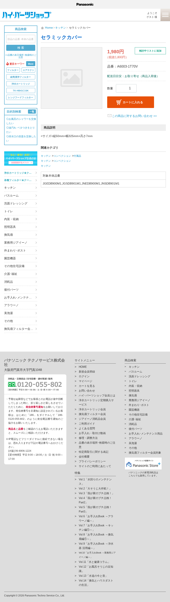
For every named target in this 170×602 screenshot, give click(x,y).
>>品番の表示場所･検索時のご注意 (20, 56)
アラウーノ (11, 305)
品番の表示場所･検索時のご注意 (97, 445)
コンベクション (62, 155)
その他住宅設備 (14, 266)
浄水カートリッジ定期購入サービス (96, 402)
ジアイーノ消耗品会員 (92, 418)
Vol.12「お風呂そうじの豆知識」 (96, 569)
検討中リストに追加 (150, 50)
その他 (8, 321)
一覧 (32, 111)
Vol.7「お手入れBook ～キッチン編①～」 (96, 527)
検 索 (20, 47)
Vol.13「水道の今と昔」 (93, 575)
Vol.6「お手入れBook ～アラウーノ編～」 (96, 518)
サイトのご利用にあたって (95, 466)
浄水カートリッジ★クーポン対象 (20, 172)
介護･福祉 (10, 274)
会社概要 (84, 456)
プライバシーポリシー (92, 461)
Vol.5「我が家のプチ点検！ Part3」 (95, 509)
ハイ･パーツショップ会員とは (97, 395)
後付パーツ (11, 289)
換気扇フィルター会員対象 (20, 328)
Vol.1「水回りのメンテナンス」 (95, 481)
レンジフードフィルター (20, 97)
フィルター (13, 70)
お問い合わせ (87, 390)
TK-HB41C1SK (21, 90)
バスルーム (11, 195)
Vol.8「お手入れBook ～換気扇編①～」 (96, 536)
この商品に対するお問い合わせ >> (134, 116)
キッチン (10, 187)
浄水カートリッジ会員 (92, 409)
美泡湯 (8, 313)
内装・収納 (11, 219)
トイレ (8, 211)
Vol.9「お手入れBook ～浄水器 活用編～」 (96, 546)
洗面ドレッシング (15, 203)
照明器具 (10, 226)
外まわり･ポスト (15, 250)
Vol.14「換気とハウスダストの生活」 (96, 582)
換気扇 (8, 234)
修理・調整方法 (88, 437)
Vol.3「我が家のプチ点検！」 (96, 493)
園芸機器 (10, 258)
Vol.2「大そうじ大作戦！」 (95, 488)
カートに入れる (133, 102)
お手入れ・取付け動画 (92, 433)
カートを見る (87, 385)
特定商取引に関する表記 (93, 451)
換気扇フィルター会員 (92, 414)
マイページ (85, 381)
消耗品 (8, 281)
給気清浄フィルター (20, 77)
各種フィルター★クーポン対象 (20, 180)
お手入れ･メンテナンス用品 (20, 297)
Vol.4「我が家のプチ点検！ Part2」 (95, 500)
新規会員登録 (87, 371)
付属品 (77, 155)
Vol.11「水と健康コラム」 (94, 561)
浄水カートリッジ (21, 84)
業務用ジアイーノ (15, 242)
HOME (83, 366)
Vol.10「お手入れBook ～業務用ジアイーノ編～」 (97, 554)
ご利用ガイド (87, 423)
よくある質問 (87, 428)
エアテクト (28, 70)
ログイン (84, 376)
